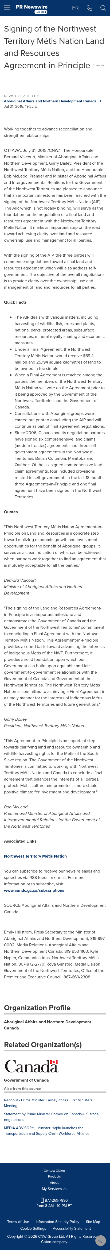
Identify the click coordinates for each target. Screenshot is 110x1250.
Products (54, 1176)
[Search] (103, 8)
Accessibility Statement (72, 1228)
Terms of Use (18, 1222)
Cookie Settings (33, 1228)
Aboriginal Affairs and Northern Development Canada (47, 1025)
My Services (52, 1189)
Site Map (93, 1222)
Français (99, 65)
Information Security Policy (57, 1222)
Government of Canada (26, 1080)
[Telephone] (89, 8)
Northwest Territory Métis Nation (35, 856)
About (54, 1182)
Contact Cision (54, 1170)
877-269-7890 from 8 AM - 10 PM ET (54, 1203)
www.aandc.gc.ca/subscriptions (34, 890)
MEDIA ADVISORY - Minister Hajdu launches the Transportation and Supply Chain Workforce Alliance (46, 1130)
